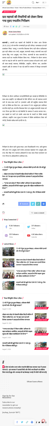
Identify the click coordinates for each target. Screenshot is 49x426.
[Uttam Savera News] (8, 2)
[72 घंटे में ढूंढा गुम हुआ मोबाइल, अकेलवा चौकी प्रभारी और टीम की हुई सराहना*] (8, 251)
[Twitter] (35, 226)
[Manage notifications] (43, 421)
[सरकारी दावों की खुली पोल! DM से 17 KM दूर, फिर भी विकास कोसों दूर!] (8, 285)
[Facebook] (13, 226)
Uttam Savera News (15, 32)
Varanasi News (9, 11)
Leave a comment (39, 213)
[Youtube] (35, 235)
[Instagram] (13, 235)
